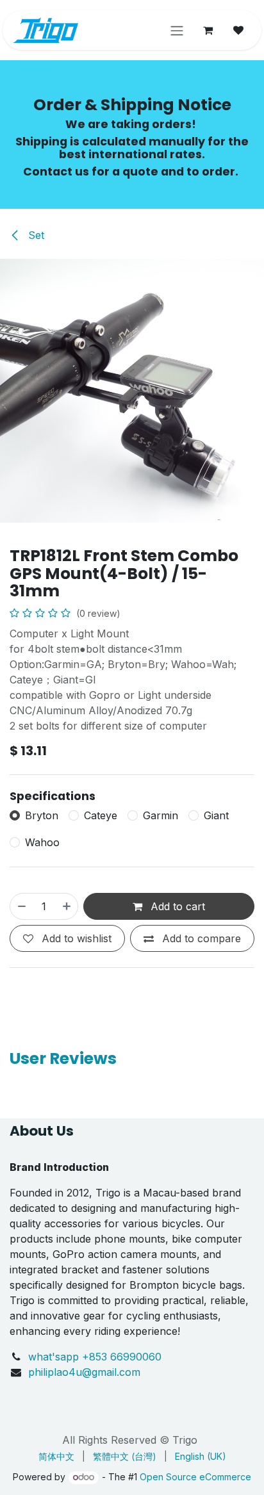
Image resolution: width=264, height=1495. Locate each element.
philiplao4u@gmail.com (84, 1372)
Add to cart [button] (176, 906)
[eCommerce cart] (207, 30)
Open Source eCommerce (195, 1476)
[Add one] (67, 906)
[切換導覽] (177, 30)
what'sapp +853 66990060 (96, 1356)
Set (34, 235)
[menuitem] (56, 1456)
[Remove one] (21, 906)
